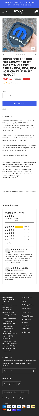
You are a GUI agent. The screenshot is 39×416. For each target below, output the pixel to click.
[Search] (7, 12)
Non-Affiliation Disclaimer (26, 321)
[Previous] (3, 54)
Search (24, 301)
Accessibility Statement (26, 327)
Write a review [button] (19, 221)
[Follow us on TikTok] (19, 383)
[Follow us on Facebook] (4, 383)
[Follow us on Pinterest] (14, 383)
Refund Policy (26, 312)
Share (4, 109)
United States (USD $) (10, 392)
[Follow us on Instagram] (9, 383)
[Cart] (35, 12)
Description (7, 116)
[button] (7, 205)
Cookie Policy (26, 332)
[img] (15, 249)
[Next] (36, 54)
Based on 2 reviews (11, 218)
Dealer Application (28, 305)
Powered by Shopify (18, 398)
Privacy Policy (26, 308)
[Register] (33, 371)
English (23, 392)
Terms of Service (27, 316)
